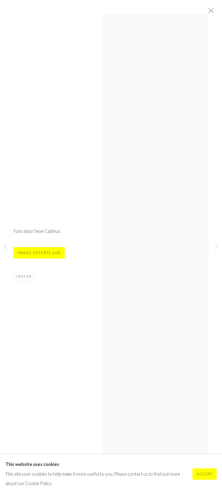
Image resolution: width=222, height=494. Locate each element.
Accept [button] (205, 474)
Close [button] (210, 12)
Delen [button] (25, 276)
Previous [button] (5, 247)
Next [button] (216, 247)
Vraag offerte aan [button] (39, 253)
